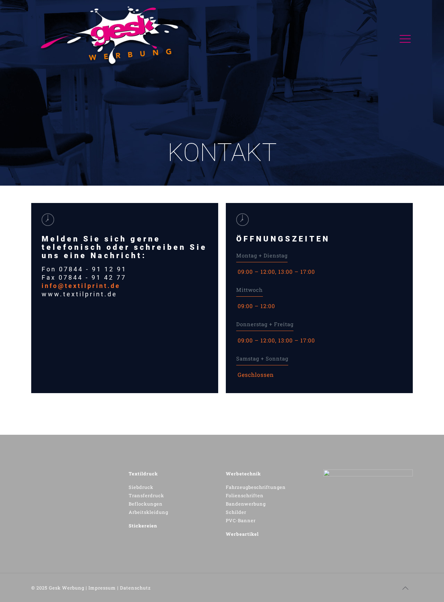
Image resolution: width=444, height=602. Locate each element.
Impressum (102, 588)
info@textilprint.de (81, 285)
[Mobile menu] (403, 37)
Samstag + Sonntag (262, 358)
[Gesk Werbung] (111, 36)
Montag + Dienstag (262, 255)
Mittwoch (249, 289)
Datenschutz (135, 588)
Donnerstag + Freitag (264, 324)
